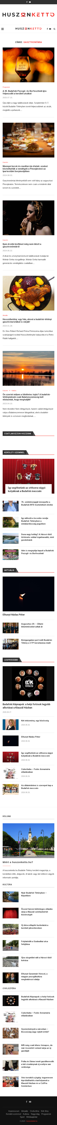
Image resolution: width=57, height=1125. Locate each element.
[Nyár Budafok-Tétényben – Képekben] (11, 897)
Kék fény (45, 1111)
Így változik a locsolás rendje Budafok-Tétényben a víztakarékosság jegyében (34, 521)
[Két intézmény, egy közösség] (11, 724)
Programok (6, 87)
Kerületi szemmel (13, 1114)
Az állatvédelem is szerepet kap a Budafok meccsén (37, 786)
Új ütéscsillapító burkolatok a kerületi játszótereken (34, 926)
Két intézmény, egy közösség (35, 720)
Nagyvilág (35, 1114)
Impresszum (13, 1111)
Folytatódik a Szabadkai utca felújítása (34, 942)
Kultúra (14, 390)
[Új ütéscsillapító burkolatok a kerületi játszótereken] (11, 929)
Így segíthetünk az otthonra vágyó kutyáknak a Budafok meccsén (37, 754)
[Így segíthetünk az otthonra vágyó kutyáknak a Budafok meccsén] (11, 757)
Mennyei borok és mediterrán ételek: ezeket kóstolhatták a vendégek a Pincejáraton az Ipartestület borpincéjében (25, 169)
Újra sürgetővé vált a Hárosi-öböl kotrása (36, 959)
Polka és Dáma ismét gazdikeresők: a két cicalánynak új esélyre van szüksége (37, 1064)
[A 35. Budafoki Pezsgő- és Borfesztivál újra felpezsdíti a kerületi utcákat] (28, 64)
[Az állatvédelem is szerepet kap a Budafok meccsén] (11, 789)
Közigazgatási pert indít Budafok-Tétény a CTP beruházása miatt (36, 641)
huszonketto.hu (31, 1121)
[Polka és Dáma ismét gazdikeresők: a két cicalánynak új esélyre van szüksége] (11, 1065)
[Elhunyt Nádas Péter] (11, 741)
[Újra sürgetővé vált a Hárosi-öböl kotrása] (11, 961)
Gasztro (5, 162)
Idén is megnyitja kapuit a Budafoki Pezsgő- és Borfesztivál (37, 552)
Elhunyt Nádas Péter (30, 737)
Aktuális (5, 315)
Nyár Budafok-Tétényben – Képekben (34, 894)
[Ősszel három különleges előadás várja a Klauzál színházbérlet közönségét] (11, 913)
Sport (22, 1117)
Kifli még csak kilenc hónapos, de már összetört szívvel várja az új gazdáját (36, 1048)
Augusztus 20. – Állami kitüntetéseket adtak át (32, 625)
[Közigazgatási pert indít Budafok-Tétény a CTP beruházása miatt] (11, 644)
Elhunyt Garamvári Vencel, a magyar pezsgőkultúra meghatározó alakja (34, 977)
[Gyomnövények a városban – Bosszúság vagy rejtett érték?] (11, 1033)
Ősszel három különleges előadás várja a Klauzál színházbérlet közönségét (37, 912)
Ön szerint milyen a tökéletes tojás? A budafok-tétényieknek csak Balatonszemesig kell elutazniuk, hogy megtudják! (27, 397)
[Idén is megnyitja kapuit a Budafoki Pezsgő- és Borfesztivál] (11, 554)
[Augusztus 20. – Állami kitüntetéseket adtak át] (11, 628)
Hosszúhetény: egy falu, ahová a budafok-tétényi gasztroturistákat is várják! (27, 320)
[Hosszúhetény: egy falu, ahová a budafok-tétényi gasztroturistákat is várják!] (28, 293)
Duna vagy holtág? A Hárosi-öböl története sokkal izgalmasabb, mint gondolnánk (37, 537)
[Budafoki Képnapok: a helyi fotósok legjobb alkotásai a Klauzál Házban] (28, 683)
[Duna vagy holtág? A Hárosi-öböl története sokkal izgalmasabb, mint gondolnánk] (11, 538)
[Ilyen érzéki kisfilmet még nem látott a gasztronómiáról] (28, 217)
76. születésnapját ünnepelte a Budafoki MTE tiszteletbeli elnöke (37, 503)
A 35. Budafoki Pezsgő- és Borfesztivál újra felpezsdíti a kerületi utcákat (24, 92)
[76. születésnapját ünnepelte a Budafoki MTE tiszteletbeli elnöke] (11, 506)
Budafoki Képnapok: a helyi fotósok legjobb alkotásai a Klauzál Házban (26, 706)
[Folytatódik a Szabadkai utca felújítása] (11, 945)
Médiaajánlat (31, 1117)
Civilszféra (34, 1111)
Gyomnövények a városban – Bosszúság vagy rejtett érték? (35, 1030)
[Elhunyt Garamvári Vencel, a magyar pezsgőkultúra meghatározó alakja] (11, 977)
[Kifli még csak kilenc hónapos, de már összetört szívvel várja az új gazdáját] (11, 1049)
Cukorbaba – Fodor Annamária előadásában (35, 770)
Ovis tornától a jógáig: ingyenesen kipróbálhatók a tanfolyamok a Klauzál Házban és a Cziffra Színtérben (37, 1081)
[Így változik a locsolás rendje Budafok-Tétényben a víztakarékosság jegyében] (11, 522)
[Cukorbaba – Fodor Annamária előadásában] (11, 773)
